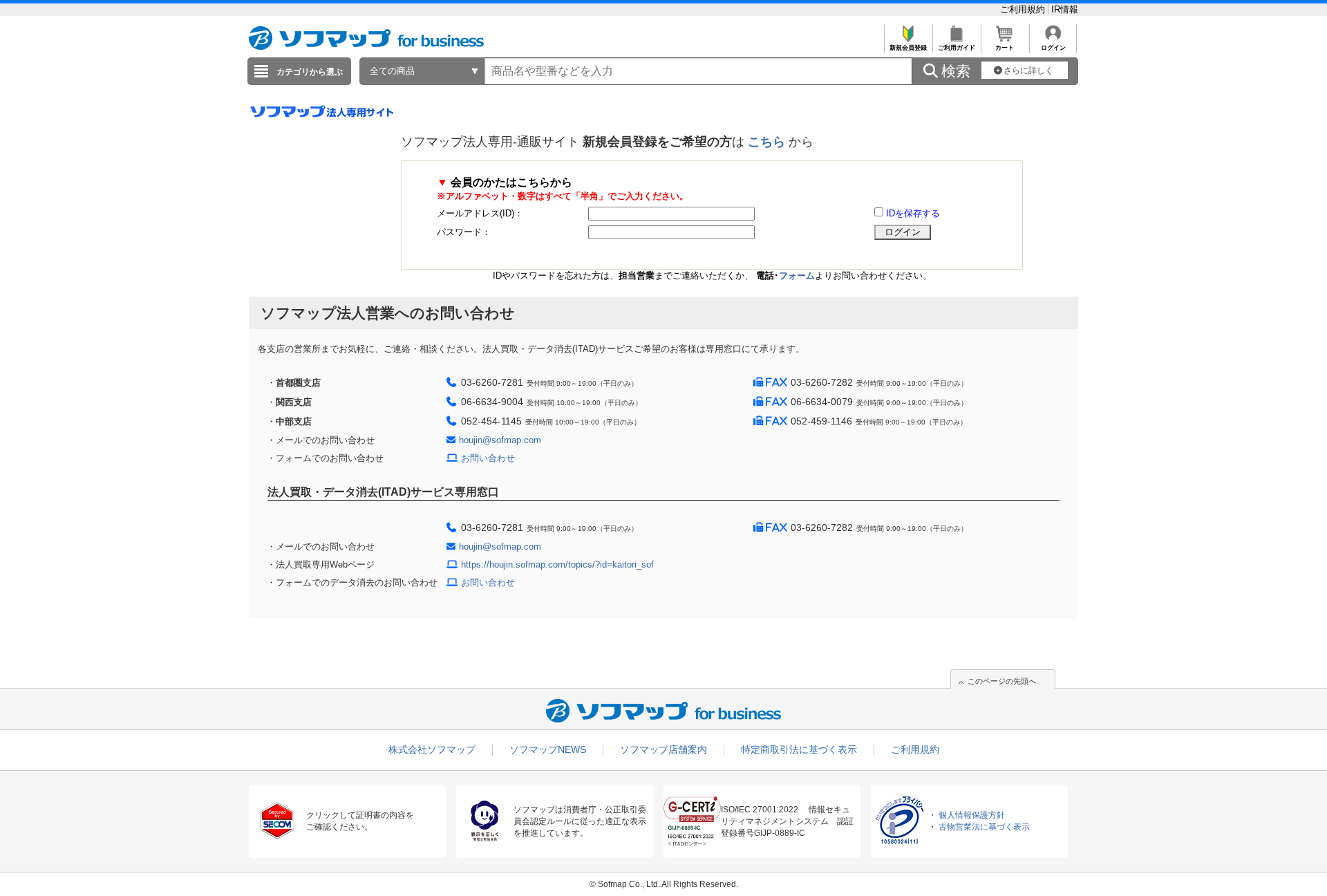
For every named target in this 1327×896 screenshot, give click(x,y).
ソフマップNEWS (547, 749)
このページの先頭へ (1002, 681)
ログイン (1053, 47)
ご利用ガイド (956, 47)
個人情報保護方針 (972, 815)
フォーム (797, 275)
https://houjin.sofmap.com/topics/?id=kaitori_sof (557, 564)
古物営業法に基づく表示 (984, 827)
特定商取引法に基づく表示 (799, 749)
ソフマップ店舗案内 (663, 749)
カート (1004, 47)
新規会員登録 (908, 47)
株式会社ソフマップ (432, 749)
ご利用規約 (1024, 9)
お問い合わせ (488, 458)
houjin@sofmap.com (500, 440)
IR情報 (1064, 9)
